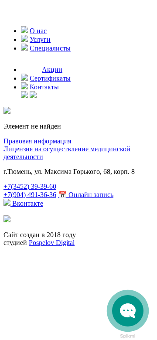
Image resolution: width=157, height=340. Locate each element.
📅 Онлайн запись (85, 194)
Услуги (40, 39)
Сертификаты (50, 78)
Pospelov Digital (52, 242)
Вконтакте (26, 203)
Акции (52, 69)
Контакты (44, 87)
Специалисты (50, 48)
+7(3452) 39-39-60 (29, 186)
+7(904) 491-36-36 (29, 194)
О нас (38, 30)
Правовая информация (37, 141)
